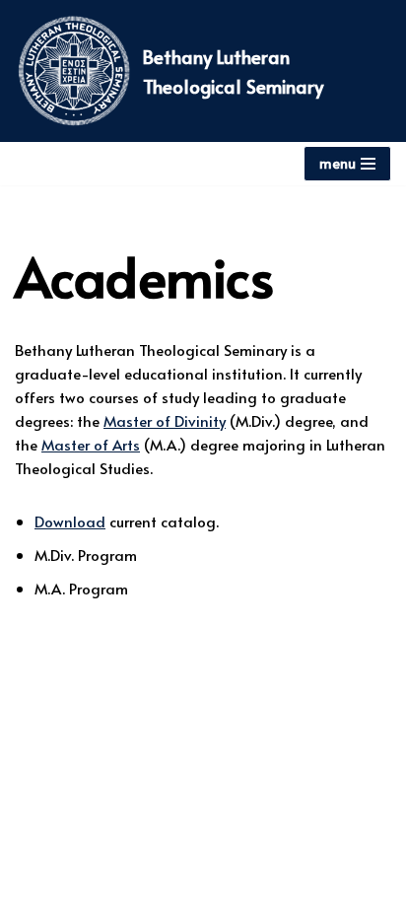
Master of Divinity (164, 420)
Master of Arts (90, 444)
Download (69, 521)
